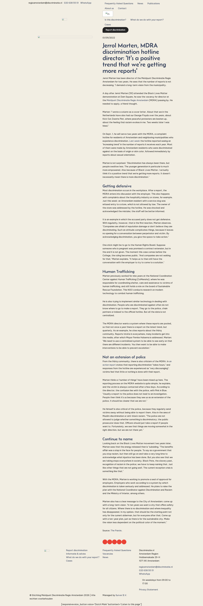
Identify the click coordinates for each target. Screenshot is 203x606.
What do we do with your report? (147, 19)
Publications (153, 3)
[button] (105, 542)
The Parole (116, 530)
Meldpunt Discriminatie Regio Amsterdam (127, 100)
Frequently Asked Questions (119, 3)
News (140, 3)
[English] (107, 13)
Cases (108, 24)
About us (109, 8)
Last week (134, 141)
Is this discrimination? (115, 19)
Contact (122, 8)
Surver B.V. (121, 595)
